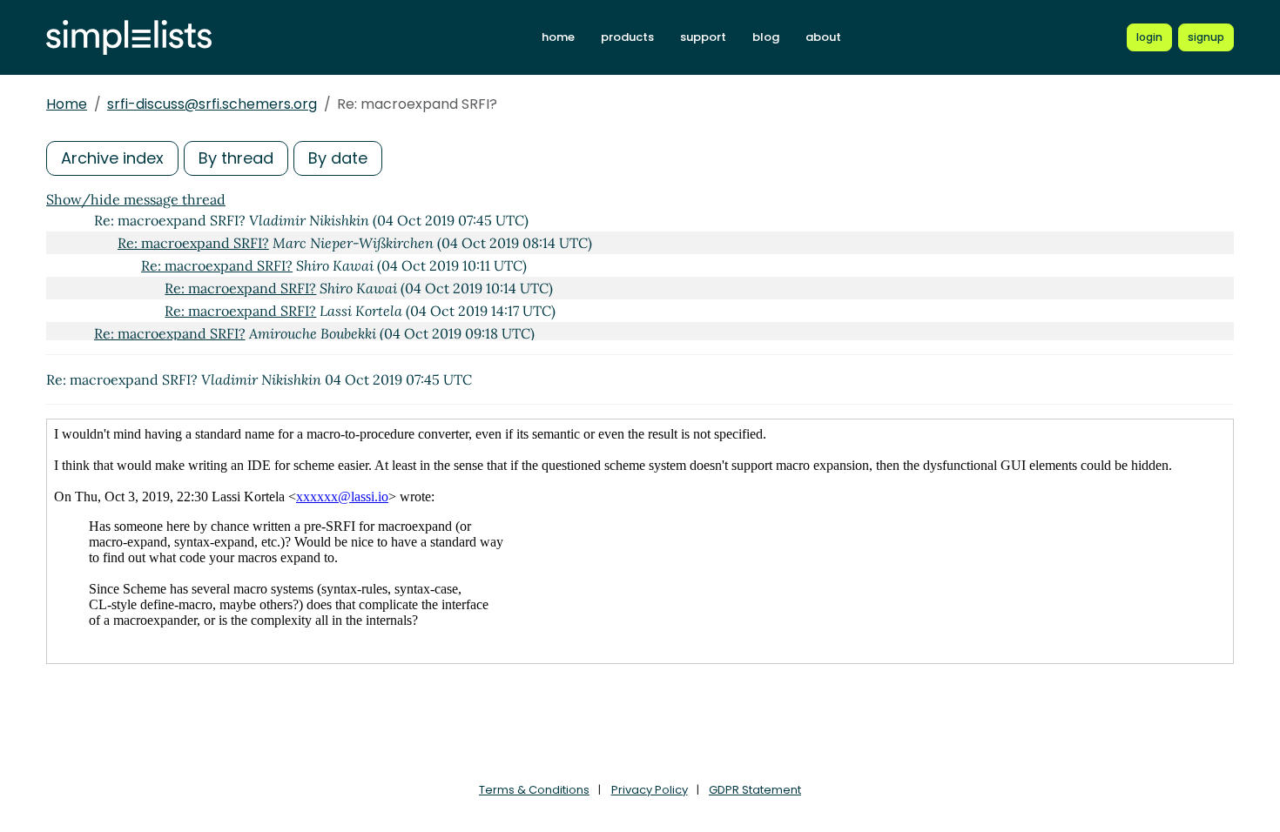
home (558, 37)
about (823, 37)
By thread (236, 158)
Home (66, 104)
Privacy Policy (649, 790)
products (627, 37)
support (703, 37)
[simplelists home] (129, 38)
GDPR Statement (755, 790)
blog (765, 37)
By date (337, 158)
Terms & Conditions (534, 790)
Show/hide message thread (136, 199)
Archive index (112, 158)
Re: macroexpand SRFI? (193, 243)
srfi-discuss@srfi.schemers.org (212, 104)
